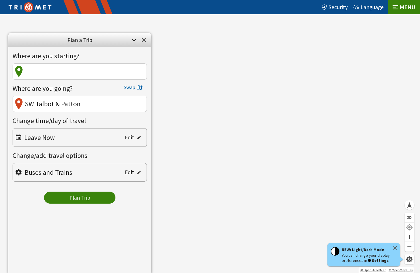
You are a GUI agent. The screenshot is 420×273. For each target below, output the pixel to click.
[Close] (395, 248)
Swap (129, 87)
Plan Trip (79, 197)
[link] (143, 40)
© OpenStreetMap (373, 270)
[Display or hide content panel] (134, 40)
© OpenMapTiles (401, 270)
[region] (210, 143)
